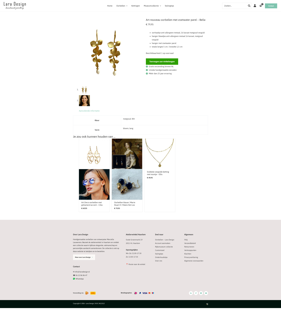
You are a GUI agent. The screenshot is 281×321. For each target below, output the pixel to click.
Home (109, 6)
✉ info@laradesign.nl (81, 272)
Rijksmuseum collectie (164, 247)
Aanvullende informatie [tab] (89, 111)
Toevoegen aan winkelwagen (162, 61)
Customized (159, 250)
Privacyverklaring (191, 257)
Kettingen (135, 6)
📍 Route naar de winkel (135, 264)
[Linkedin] (191, 293)
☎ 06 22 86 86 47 (80, 275)
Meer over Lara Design (83, 257)
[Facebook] (196, 293)
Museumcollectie (151, 6)
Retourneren (189, 247)
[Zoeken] (249, 6)
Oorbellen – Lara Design (164, 240)
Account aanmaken (162, 243)
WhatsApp (80, 279)
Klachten (187, 254)
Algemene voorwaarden (193, 261)
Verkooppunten (190, 250)
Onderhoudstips (161, 257)
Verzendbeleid (190, 243)
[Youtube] (206, 293)
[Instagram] (201, 293)
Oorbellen (120, 6)
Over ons (158, 261)
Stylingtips (169, 6)
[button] (126, 6)
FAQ (186, 240)
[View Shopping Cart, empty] (260, 6)
